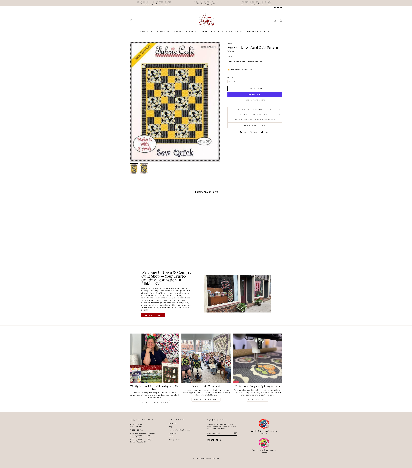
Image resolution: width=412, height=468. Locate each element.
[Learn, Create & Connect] (206, 358)
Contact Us (173, 433)
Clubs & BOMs (235, 31)
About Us (172, 423)
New (143, 31)
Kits (220, 31)
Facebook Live (160, 31)
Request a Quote (257, 399)
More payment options (255, 100)
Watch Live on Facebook (154, 402)
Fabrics (191, 31)
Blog (170, 427)
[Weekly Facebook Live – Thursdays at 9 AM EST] (154, 358)
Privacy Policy (174, 440)
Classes (178, 31)
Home (229, 44)
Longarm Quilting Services (179, 430)
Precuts (207, 31)
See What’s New (153, 315)
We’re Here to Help (254, 125)
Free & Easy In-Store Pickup (254, 109)
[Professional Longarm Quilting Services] (257, 358)
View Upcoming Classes (206, 399)
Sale (267, 31)
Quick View (148, 232)
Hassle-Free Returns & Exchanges (255, 120)
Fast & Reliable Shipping (255, 114)
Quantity (232, 77)
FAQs (171, 436)
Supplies (253, 31)
